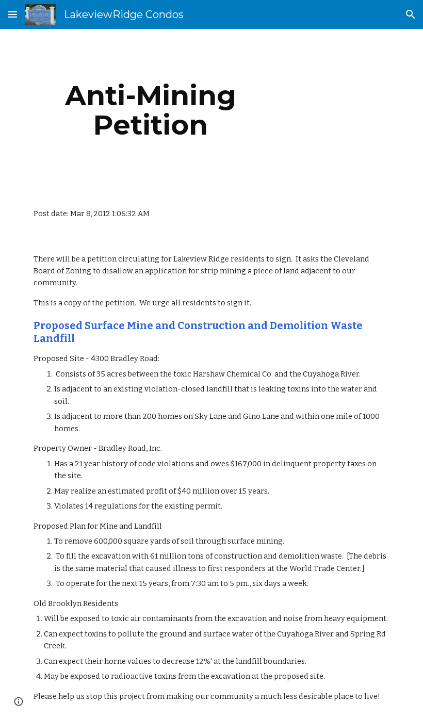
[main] (150, 110)
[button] (12, 14)
